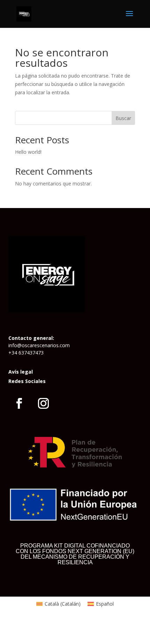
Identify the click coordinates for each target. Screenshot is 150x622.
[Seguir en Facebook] (19, 403)
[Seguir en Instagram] (43, 403)
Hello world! (28, 152)
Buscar (123, 118)
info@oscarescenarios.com (39, 345)
